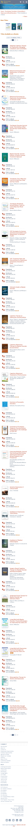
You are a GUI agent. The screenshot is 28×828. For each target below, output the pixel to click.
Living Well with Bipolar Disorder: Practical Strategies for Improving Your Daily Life (18, 621)
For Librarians (4, 795)
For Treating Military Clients (7, 796)
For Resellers (4, 793)
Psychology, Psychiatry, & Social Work (15, 11)
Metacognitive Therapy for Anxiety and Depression (18, 677)
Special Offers (4, 798)
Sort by (13, 37)
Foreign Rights (4, 773)
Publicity (3, 757)
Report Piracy (4, 759)
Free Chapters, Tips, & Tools (7, 799)
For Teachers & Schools (6, 788)
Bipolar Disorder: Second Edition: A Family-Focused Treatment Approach (17, 155)
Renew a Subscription (6, 768)
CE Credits (3, 774)
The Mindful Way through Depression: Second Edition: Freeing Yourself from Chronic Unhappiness (18, 708)
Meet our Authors (5, 762)
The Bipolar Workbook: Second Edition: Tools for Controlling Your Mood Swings (17, 206)
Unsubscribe (4, 781)
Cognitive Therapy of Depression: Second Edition (18, 316)
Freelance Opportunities (6, 752)
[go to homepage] (5, 2)
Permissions (3, 771)
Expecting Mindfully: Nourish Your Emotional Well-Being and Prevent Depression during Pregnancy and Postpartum (18, 454)
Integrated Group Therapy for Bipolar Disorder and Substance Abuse (18, 597)
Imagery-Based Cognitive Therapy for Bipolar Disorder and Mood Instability (18, 570)
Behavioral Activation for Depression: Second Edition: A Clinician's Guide (18, 98)
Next (18, 40)
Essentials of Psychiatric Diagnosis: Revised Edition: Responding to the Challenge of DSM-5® (18, 429)
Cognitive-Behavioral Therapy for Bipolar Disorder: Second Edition (18, 346)
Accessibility (4, 782)
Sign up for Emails (5, 754)
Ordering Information (6, 766)
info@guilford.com (19, 812)
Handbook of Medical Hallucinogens (16, 540)
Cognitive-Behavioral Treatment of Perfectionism (18, 374)
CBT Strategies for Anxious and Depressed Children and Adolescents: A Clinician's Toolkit (18, 233)
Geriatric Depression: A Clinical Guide (17, 487)
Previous (10, 40)
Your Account (4, 746)
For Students (4, 790)
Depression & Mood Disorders (8, 13)
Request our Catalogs (6, 755)
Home (2, 11)
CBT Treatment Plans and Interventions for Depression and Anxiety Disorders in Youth (18, 261)
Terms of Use (4, 779)
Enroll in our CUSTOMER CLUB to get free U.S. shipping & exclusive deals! (14, 7)
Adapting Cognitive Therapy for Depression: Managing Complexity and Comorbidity (18, 47)
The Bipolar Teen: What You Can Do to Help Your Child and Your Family (18, 180)
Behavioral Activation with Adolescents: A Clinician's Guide (17, 72)
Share (25, 16)
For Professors (4, 787)
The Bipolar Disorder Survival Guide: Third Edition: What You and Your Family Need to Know (18, 128)
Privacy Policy (4, 776)
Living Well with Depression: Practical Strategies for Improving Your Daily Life (18, 650)
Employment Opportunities (7, 751)
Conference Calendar (6, 760)
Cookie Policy (4, 777)
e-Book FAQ (4, 770)
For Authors (3, 791)
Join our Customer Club (6, 801)
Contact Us (3, 749)
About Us (3, 748)
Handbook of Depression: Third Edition (17, 512)
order (4, 57)
